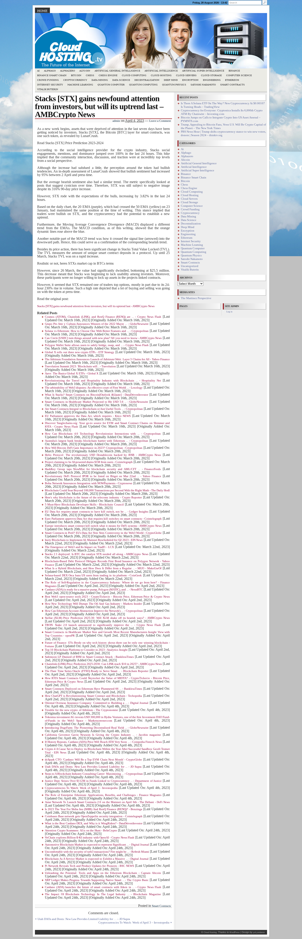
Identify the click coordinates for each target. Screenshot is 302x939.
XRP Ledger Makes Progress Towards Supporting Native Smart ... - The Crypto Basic (97, 880)
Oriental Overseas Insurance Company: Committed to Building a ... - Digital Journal (96, 703)
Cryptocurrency (75, 80)
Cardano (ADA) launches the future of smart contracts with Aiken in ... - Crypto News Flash (103, 887)
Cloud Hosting (161, 75)
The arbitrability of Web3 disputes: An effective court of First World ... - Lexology (94, 387)
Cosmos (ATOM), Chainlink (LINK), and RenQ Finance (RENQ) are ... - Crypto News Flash (103, 316)
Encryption (190, 80)
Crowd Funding (48, 80)
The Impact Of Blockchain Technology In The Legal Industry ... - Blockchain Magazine (103, 894)
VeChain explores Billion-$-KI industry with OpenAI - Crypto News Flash (89, 837)
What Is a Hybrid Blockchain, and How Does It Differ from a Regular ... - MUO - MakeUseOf (103, 568)
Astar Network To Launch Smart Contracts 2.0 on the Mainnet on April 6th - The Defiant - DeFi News (107, 802)
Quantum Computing (143, 84)
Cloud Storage (211, 75)
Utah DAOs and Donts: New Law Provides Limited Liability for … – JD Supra (84, 919)
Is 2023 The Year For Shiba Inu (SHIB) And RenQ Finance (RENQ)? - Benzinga (93, 809)
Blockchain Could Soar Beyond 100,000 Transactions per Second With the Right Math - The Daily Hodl (107, 490)
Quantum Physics (174, 84)
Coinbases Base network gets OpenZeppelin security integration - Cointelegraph (93, 816)
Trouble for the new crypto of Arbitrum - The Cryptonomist (81, 710)
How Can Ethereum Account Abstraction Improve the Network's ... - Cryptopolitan (94, 610)
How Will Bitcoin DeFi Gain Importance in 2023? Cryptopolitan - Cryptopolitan (93, 447)
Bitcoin (76, 75)
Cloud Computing (134, 75)
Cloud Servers (186, 75)
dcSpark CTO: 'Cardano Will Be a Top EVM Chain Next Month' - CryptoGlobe (93, 759)
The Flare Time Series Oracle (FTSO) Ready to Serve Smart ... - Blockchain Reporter (96, 671)
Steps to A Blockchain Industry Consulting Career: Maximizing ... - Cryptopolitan (94, 773)
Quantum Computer (111, 84)
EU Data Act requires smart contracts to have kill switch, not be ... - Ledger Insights (96, 511)
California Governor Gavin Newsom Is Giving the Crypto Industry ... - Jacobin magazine (103, 734)
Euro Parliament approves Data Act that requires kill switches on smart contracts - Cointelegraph (103, 518)
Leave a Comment (160, 120)
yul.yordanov (259, 932)
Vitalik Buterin (47, 89)
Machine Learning (80, 84)
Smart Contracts (232, 84)
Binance (234, 71)
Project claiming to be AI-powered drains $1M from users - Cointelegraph (89, 462)
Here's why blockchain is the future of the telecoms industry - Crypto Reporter (93, 497)
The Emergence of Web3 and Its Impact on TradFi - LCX (79, 547)
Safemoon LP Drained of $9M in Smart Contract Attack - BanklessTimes (89, 656)
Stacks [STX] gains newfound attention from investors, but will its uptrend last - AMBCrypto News (96, 306)
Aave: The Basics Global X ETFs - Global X (71, 373)
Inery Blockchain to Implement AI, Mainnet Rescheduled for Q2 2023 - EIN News (94, 540)
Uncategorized (189, 266)
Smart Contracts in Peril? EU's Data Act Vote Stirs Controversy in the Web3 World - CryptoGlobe (103, 532)
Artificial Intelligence (161, 71)
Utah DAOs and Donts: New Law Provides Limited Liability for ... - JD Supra (93, 766)
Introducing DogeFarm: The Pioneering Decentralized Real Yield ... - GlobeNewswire (97, 727)
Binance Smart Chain (52, 75)
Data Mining (100, 80)
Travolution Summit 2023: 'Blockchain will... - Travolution (80, 366)
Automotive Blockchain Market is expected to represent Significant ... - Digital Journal (97, 844)
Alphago (50, 71)
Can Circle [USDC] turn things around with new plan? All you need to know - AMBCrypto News (103, 338)
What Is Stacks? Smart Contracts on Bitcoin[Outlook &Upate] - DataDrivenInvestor (96, 394)
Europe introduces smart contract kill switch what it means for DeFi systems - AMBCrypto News (103, 525)
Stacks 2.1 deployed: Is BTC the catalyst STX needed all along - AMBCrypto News (96, 554)
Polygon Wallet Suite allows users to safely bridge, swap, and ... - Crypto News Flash (97, 345)
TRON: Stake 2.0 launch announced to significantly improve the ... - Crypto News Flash (103, 625)
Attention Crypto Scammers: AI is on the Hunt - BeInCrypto (81, 830)
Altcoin (84, 71)
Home (42, 11)
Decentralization (146, 80)
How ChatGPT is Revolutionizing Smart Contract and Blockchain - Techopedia (93, 695)
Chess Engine (108, 75)
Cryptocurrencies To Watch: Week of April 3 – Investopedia (133, 922)
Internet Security (50, 84)
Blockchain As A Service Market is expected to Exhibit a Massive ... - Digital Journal (97, 858)
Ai (38, 71)
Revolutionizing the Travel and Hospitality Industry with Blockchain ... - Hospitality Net (103, 380)
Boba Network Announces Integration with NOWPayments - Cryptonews (88, 483)
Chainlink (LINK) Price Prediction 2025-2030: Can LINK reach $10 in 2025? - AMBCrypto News (103, 664)
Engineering (212, 80)
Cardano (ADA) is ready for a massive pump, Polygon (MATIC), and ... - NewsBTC (94, 589)
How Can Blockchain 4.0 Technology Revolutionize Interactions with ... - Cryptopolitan (103, 433)
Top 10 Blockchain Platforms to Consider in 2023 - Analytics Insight (86, 649)
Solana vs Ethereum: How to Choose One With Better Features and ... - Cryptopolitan (97, 331)
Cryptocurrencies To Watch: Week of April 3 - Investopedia (81, 788)
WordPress (234, 932)
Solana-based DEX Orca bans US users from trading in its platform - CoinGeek (93, 575)
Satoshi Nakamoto (203, 84)
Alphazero (67, 71)
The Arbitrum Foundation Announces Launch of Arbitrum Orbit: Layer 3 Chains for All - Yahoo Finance (107, 359)
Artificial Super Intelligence (203, 71)
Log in (229, 311)
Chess (90, 75)
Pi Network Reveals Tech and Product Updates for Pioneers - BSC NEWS (89, 865)
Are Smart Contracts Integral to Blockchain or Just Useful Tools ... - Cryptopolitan (94, 408)
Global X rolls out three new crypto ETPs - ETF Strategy (79, 352)
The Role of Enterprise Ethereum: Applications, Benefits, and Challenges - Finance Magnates (103, 795)
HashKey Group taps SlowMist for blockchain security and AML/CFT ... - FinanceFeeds (103, 469)
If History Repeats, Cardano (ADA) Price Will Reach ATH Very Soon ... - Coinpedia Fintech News (103, 741)
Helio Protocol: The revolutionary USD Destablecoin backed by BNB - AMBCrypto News (103, 455)
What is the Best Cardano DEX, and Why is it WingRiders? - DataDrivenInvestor (93, 823)
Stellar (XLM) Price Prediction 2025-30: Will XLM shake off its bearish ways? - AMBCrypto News (107, 618)
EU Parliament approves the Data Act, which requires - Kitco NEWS (88, 416)
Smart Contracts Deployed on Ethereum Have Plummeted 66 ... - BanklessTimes (93, 688)
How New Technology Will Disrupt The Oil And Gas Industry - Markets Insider (93, 603)
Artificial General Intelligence (117, 71)
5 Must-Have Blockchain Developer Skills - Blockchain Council (84, 504)
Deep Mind (171, 80)
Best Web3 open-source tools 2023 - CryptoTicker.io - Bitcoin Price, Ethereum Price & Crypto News (107, 596)
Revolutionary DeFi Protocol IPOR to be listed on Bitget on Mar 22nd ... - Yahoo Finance (103, 476)
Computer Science (239, 75)
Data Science (121, 80)
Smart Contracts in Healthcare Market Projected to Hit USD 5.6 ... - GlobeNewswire (96, 401)
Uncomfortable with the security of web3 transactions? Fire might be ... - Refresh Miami (97, 851)
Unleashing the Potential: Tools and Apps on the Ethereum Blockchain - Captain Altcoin (103, 873)
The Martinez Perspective (196, 298)
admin (116, 120)
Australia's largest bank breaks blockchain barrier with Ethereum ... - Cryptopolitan (96, 440)
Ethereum (232, 80)
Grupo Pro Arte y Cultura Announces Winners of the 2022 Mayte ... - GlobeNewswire (97, 323)
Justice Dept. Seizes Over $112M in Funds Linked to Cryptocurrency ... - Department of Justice (103, 780)
